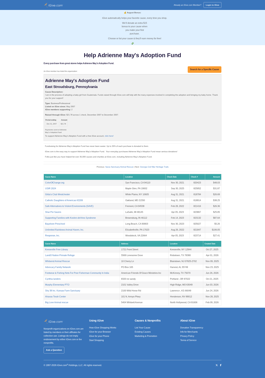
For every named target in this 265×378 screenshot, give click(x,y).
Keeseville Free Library (56, 249)
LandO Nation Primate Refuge (60, 255)
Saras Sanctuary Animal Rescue (119, 167)
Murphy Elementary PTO (57, 285)
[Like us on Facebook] (220, 365)
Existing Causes (143, 332)
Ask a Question (54, 350)
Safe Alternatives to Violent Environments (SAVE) (69, 206)
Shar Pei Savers (53, 212)
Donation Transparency (191, 327)
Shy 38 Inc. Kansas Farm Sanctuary (62, 290)
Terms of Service (188, 340)
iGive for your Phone (99, 336)
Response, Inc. (52, 235)
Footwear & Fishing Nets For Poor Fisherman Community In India (77, 273)
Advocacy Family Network (58, 267)
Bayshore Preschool (55, 224)
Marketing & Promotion (146, 336)
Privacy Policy (187, 336)
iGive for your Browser (100, 332)
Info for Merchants (189, 332)
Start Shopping (96, 340)
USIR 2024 (50, 188)
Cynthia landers (53, 279)
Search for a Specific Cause (204, 69)
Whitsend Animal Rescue (57, 261)
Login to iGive (212, 5)
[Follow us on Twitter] (217, 365)
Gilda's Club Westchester (57, 194)
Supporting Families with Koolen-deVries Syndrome (70, 218)
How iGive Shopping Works (102, 327)
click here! (109, 136)
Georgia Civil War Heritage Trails (154, 167)
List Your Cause (142, 327)
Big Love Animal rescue (56, 302)
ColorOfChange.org (54, 182)
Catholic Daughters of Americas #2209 (64, 200)
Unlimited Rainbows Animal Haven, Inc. (64, 230)
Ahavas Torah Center (55, 296)
